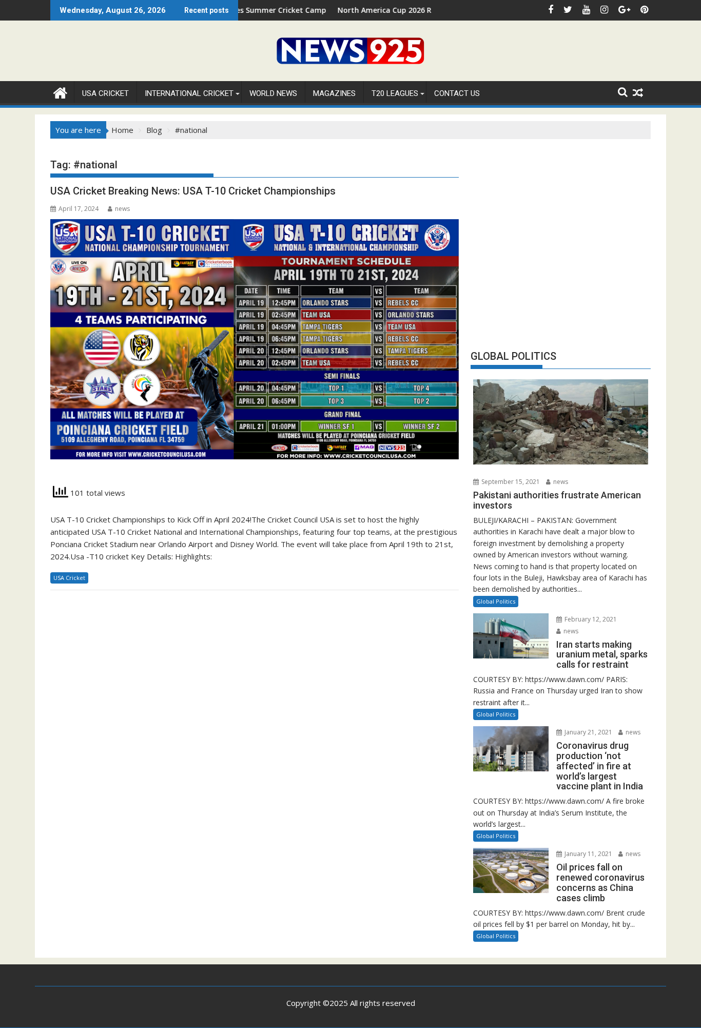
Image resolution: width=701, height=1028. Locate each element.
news (122, 208)
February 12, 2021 (590, 619)
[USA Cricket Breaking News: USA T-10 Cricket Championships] (254, 345)
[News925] (60, 92)
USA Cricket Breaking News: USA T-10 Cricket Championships (193, 191)
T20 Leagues (395, 93)
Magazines (334, 93)
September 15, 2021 (510, 481)
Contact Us (457, 93)
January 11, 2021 (587, 853)
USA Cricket (105, 93)
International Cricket (189, 93)
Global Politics (495, 601)
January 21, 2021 (587, 732)
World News (273, 93)
